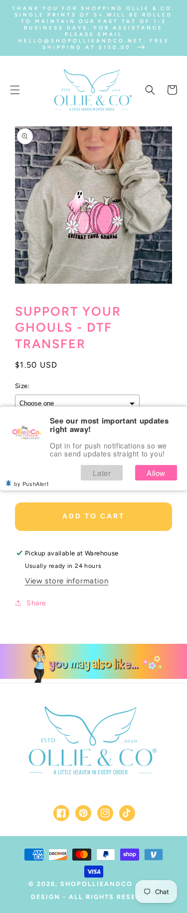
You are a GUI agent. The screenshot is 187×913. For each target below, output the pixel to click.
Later (102, 472)
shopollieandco (96, 884)
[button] (15, 90)
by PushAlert (31, 483)
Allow (156, 472)
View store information (66, 580)
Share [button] (36, 603)
